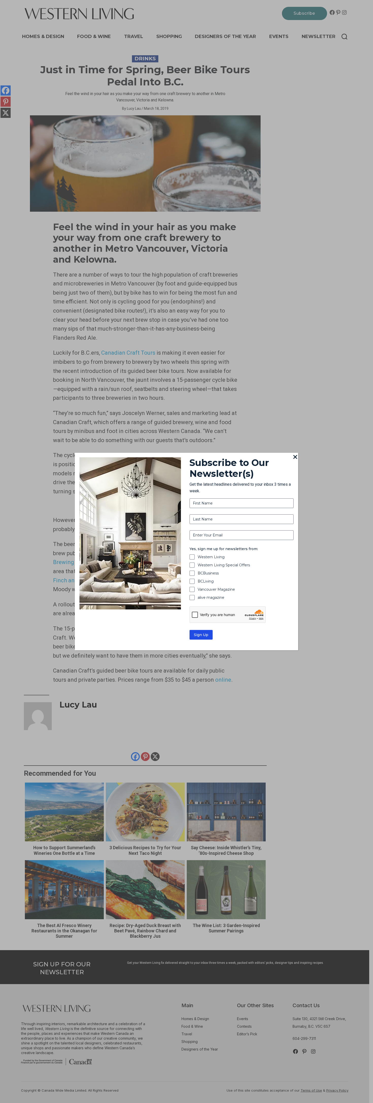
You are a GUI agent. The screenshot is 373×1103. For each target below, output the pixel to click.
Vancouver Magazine (216, 589)
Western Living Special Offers (224, 565)
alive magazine (211, 597)
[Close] (295, 457)
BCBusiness (208, 573)
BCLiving (206, 581)
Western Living (211, 557)
